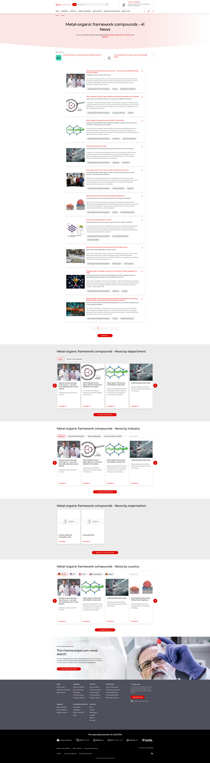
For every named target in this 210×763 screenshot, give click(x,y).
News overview (61, 692)
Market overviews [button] (85, 11)
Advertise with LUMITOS (63, 748)
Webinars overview (62, 712)
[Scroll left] (124, 436)
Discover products (95, 687)
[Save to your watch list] (142, 71)
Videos (75, 715)
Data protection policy (85, 753)
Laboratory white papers (113, 690)
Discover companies (78, 687)
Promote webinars (62, 710)
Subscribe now (138, 697)
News (91, 707)
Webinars (92, 718)
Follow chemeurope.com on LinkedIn (140, 701)
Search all (105, 335)
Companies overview (79, 697)
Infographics (76, 710)
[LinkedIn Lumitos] (152, 753)
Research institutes (78, 712)
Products (92, 710)
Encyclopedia (77, 707)
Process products (94, 692)
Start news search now (69, 669)
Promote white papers (112, 695)
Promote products (95, 695)
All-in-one (92, 720)
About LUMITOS (77, 748)
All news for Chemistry (105, 492)
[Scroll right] (126, 436)
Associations (76, 692)
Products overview (95, 697)
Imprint (59, 753)
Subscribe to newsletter (63, 690)
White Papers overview (112, 697)
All (73, 4)
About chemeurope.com (91, 748)
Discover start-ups (78, 690)
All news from (104, 630)
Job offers (92, 715)
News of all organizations (105, 552)
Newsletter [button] (126, 11)
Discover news (61, 687)
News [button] (57, 11)
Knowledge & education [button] (112, 11)
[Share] (144, 11)
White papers (93, 712)
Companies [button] (64, 11)
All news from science (104, 414)
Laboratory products (95, 690)
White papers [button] (97, 11)
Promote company (78, 695)
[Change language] (148, 11)
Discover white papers (112, 687)
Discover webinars (62, 707)
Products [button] (73, 11)
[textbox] (141, 436)
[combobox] (141, 436)
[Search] (107, 5)
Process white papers (112, 692)
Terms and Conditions (70, 753)
